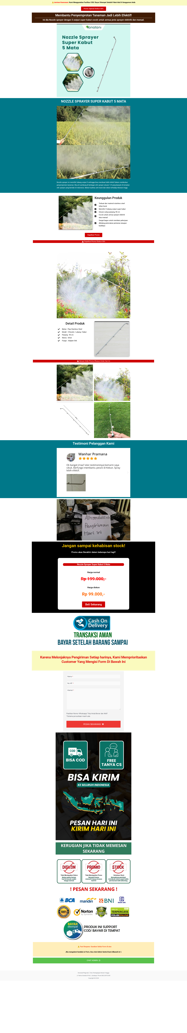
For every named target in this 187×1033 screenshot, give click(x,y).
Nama (70, 676)
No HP (70, 683)
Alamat (70, 690)
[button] (97, 339)
